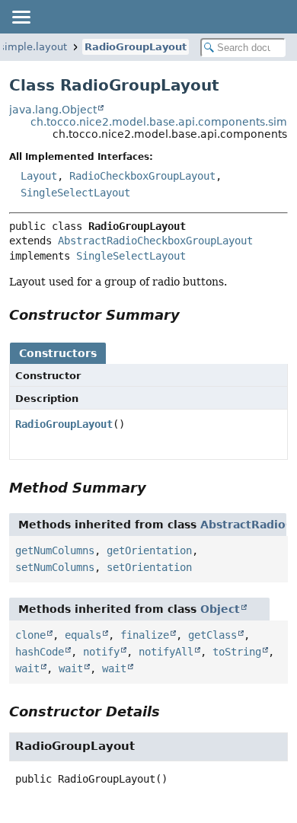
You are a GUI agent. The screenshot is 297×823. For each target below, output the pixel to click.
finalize (144, 635)
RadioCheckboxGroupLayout (142, 176)
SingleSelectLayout (75, 193)
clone (30, 635)
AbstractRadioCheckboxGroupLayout (155, 240)
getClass (212, 635)
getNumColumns (54, 550)
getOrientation (149, 550)
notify (101, 652)
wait (27, 668)
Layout (39, 176)
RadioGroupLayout (136, 47)
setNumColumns (54, 567)
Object (220, 609)
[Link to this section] (190, 315)
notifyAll (166, 652)
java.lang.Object (53, 110)
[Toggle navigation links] (21, 16)
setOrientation (149, 567)
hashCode (39, 652)
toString (236, 652)
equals (83, 635)
